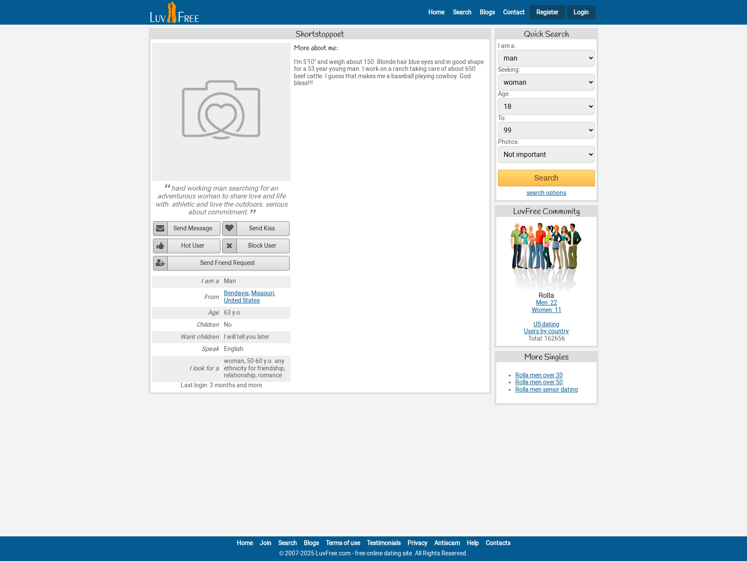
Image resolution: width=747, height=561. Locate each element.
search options (546, 193)
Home (436, 12)
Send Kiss (262, 228)
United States (242, 300)
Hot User (192, 245)
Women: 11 (547, 310)
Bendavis (236, 293)
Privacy (418, 543)
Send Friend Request (227, 263)
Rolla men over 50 (539, 382)
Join (265, 543)
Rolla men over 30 (539, 375)
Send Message (192, 228)
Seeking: (509, 69)
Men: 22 (546, 302)
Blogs (487, 12)
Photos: (508, 142)
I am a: (507, 46)
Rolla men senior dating (546, 389)
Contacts (498, 543)
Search (462, 12)
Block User (262, 245)
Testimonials (384, 543)
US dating (546, 324)
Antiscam (447, 543)
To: (502, 118)
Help (473, 543)
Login (581, 12)
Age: (504, 94)
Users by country (546, 331)
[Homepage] (174, 12)
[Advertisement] (373, 472)
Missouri (262, 293)
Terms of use (343, 543)
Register (547, 12)
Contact (514, 12)
